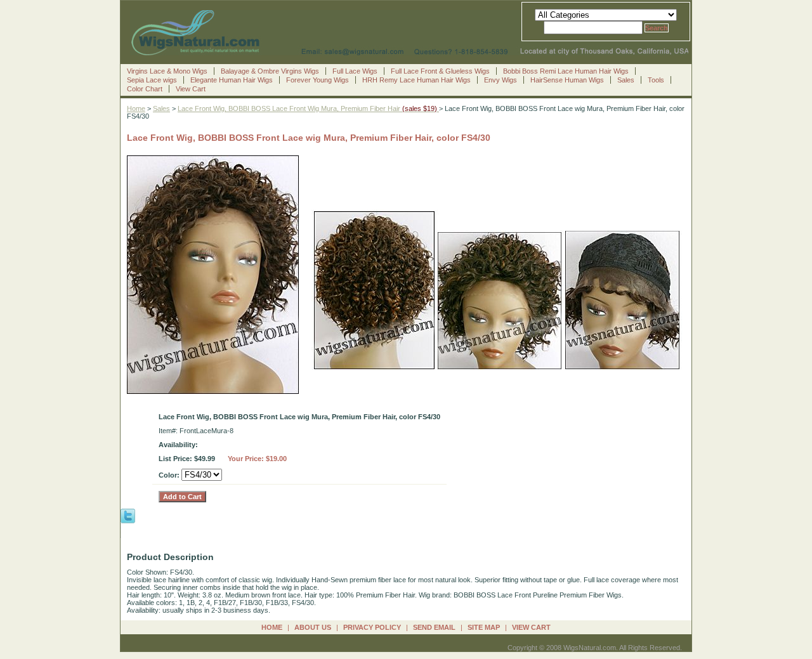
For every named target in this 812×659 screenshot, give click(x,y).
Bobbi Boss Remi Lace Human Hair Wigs (566, 71)
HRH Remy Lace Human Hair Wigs (416, 80)
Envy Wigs (500, 80)
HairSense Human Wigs (567, 80)
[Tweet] (128, 515)
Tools (656, 80)
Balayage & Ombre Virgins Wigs (270, 71)
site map (484, 627)
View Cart (191, 89)
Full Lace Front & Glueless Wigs (440, 71)
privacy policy (372, 627)
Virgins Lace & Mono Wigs (167, 71)
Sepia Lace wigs (152, 80)
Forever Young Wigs (317, 80)
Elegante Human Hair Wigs (231, 80)
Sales (625, 80)
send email (434, 627)
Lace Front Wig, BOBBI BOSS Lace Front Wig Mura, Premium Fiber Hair (308, 108)
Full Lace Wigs (354, 71)
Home (136, 108)
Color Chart (144, 89)
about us (312, 627)
